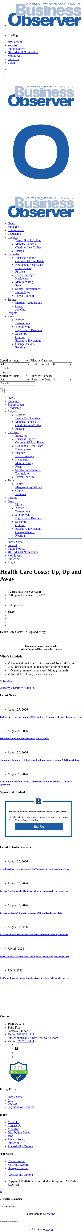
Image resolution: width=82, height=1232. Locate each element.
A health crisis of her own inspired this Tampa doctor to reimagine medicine (34, 869)
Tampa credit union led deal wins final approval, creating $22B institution (39, 759)
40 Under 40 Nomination (23, 52)
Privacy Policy (16, 1139)
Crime (19, 306)
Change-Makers (25, 344)
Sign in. (17, 687)
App (10, 1100)
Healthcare (21, 278)
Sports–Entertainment (28, 288)
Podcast (12, 45)
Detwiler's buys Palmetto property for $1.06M (24, 738)
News (11, 223)
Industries (13, 254)
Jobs (10, 1136)
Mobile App (15, 55)
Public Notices (16, 48)
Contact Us (14, 1125)
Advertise (13, 1129)
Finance (20, 271)
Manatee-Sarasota (26, 244)
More (11, 316)
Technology (22, 292)
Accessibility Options (20, 1146)
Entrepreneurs (16, 230)
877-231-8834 (25, 1041)
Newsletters (15, 41)
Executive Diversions (28, 340)
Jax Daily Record (18, 1164)
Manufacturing (24, 282)
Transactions (22, 323)
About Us (13, 1122)
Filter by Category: (41, 360)
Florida (19, 250)
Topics (12, 299)
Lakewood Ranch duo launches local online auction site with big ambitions (34, 934)
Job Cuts (20, 309)
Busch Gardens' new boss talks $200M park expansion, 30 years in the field (34, 956)
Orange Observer (18, 1168)
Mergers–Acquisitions (28, 302)
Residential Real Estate (29, 264)
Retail (18, 285)
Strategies (13, 226)
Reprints (20, 347)
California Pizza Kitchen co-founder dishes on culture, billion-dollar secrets (34, 978)
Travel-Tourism (24, 295)
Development (23, 268)
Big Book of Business (28, 330)
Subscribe (13, 59)
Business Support (25, 257)
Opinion (20, 337)
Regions (13, 237)
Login (11, 62)
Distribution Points (19, 1132)
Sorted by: (6, 360)
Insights (12, 313)
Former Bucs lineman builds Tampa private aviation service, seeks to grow (34, 891)
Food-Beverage (24, 275)
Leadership (14, 233)
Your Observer (16, 1161)
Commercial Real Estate (29, 261)
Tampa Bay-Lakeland (28, 240)
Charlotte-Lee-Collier (28, 247)
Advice (19, 319)
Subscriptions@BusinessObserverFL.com (33, 1037)
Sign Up (39, 826)
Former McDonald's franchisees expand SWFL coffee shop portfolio (31, 913)
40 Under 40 (23, 326)
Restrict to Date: (41, 364)
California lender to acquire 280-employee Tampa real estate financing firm (41, 717)
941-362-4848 (25, 1034)
